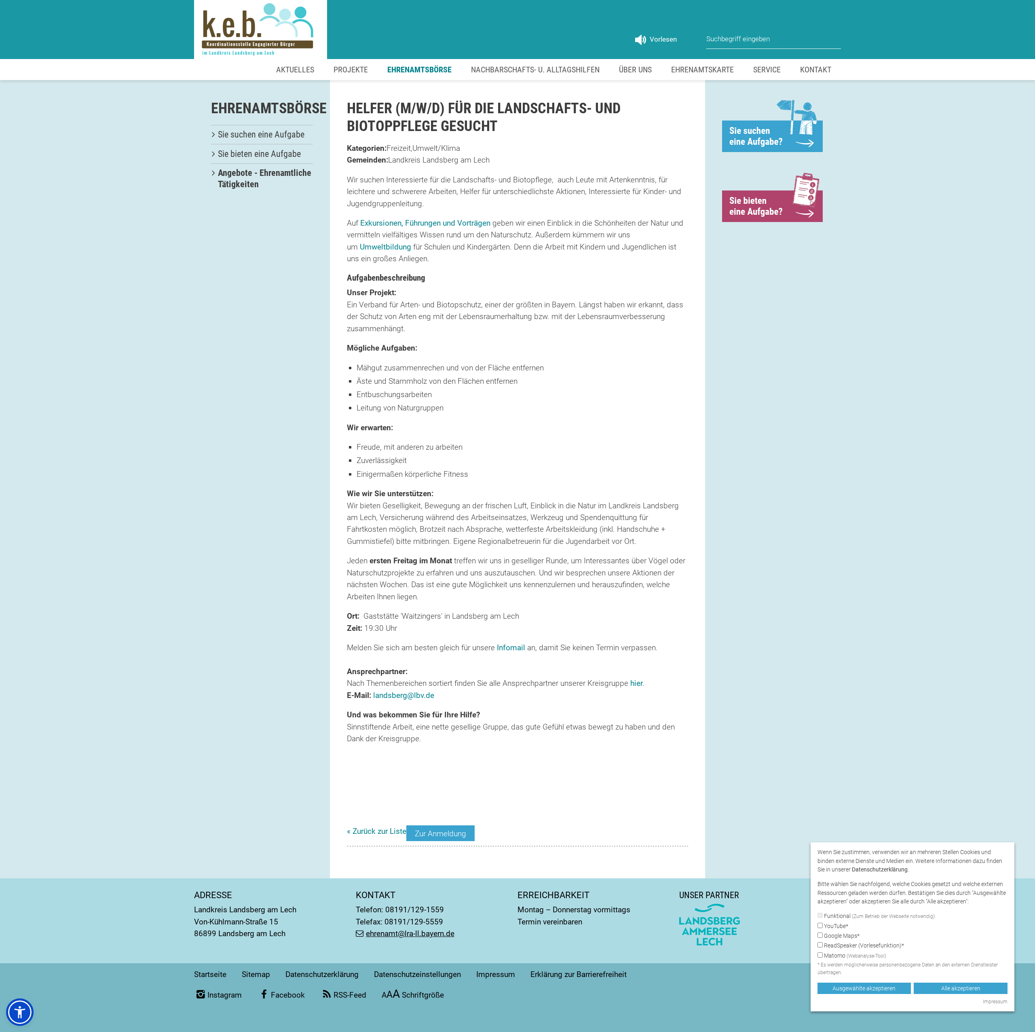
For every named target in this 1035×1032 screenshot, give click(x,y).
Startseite (210, 974)
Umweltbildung (385, 247)
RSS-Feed (350, 995)
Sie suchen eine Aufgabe (261, 134)
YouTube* (835, 926)
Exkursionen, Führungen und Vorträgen (425, 223)
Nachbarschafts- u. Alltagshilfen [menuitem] (535, 69)
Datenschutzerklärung (322, 974)
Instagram (224, 995)
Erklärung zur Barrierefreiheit (578, 974)
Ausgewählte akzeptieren (864, 988)
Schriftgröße (413, 995)
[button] (20, 1012)
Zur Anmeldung (440, 833)
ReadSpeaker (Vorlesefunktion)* (863, 945)
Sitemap (256, 974)
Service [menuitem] (767, 69)
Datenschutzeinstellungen (417, 974)
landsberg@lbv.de (403, 695)
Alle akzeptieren (960, 988)
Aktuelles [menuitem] (295, 69)
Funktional (879, 916)
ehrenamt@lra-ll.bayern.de (410, 933)
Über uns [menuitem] (635, 69)
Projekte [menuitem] (351, 69)
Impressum (495, 974)
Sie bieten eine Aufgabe (259, 154)
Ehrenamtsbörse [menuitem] (419, 69)
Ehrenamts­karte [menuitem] (702, 69)
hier (636, 683)
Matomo (854, 955)
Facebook (287, 995)
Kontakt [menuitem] (815, 69)
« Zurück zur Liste (376, 831)
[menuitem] (262, 134)
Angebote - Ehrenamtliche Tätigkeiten (264, 178)
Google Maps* (841, 936)
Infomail (511, 647)
